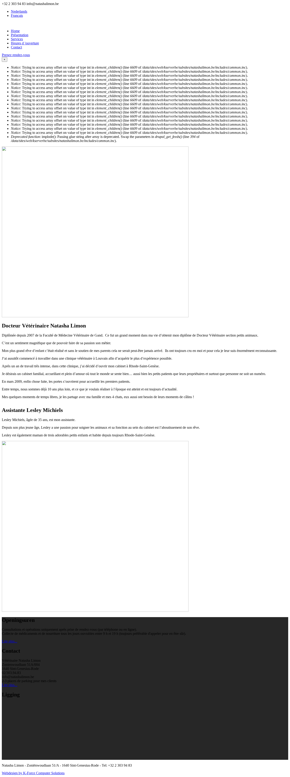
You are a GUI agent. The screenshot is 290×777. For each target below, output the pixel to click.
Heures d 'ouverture (25, 43)
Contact (16, 47)
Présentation (19, 35)
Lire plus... (9, 641)
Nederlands (19, 11)
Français (17, 15)
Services (17, 39)
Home (15, 31)
